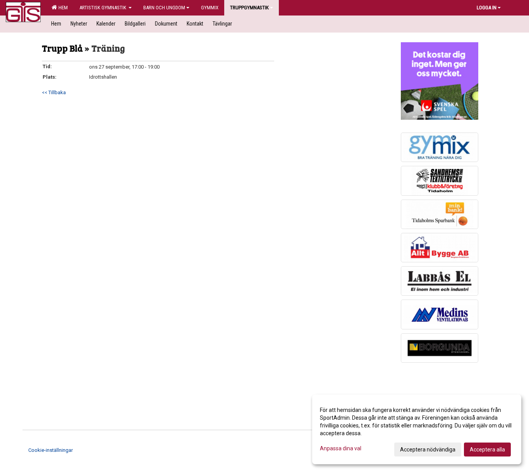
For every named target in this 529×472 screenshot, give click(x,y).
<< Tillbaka (54, 92)
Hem (62, 7)
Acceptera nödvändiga (427, 449)
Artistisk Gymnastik (103, 7)
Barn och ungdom (164, 7)
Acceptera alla (487, 449)
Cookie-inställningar (50, 450)
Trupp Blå (63, 48)
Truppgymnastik (249, 7)
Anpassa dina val (340, 448)
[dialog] (416, 429)
